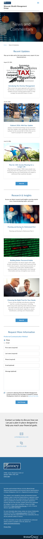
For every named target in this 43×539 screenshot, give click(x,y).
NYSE (14, 474)
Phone (8, 340)
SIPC (17, 474)
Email (7, 343)
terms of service (33, 396)
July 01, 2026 (7, 101)
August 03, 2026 (8, 62)
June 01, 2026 (7, 141)
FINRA (10, 474)
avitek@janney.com (21, 437)
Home (5, 45)
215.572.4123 (21, 446)
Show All (21, 183)
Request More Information (21, 332)
